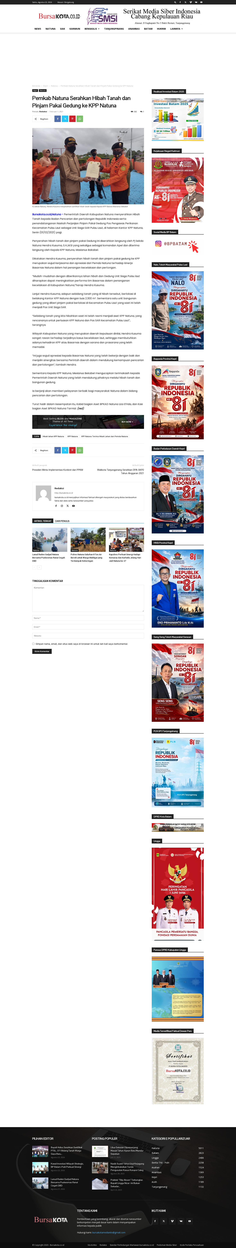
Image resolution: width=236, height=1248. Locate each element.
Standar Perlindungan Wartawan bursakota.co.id (132, 1245)
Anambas (134, 28)
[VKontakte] (196, 2)
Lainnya (175, 28)
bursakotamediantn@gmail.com (108, 1232)
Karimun (75, 28)
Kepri (45, 86)
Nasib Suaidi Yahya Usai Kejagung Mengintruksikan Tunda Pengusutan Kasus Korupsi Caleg (127, 1167)
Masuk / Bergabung (65, 2)
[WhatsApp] (80, 119)
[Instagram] (63, 506)
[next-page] (39, 567)
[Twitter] (185, 2)
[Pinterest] (72, 119)
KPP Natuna (73, 436)
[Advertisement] (118, 56)
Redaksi (43, 111)
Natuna (51, 28)
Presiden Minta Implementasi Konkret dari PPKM (57, 469)
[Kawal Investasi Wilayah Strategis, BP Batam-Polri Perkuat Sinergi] (40, 1167)
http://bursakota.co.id (64, 493)
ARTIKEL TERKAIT (42, 521)
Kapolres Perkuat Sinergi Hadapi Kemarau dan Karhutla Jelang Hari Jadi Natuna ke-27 (125, 557)
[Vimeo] (190, 2)
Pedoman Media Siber (167, 1245)
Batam (148, 28)
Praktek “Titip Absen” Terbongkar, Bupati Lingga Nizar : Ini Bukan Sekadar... (127, 1183)
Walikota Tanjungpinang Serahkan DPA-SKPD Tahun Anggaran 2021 (120, 471)
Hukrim (161, 28)
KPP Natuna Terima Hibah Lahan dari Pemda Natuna (104, 436)
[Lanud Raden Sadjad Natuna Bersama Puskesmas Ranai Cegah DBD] (49, 540)
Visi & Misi (92, 1245)
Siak (62, 28)
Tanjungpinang (114, 28)
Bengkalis (91, 28)
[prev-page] (34, 567)
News (38, 28)
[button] (175, 2)
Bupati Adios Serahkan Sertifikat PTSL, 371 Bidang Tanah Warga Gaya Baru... (66, 1150)
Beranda (36, 86)
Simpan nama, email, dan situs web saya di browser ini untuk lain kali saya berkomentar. (82, 643)
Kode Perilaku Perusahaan (192, 1245)
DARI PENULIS (62, 521)
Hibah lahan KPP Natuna (53, 436)
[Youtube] (201, 2)
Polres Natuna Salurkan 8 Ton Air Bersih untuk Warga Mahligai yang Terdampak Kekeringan (86, 557)
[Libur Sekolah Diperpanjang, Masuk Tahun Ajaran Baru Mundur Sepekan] (100, 1151)
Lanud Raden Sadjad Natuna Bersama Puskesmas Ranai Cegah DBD (48, 557)
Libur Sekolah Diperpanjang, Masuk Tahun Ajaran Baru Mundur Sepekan (127, 1150)
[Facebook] (180, 2)
